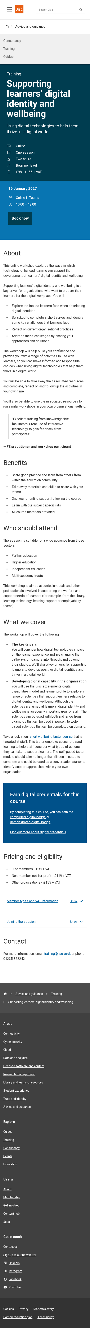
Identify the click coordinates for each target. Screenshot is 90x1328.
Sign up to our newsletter (19, 1255)
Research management (19, 1074)
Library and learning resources (23, 1082)
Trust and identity (14, 1098)
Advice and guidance (30, 26)
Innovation (10, 1164)
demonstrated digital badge (30, 822)
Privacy (23, 1309)
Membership (11, 1197)
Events (7, 1156)
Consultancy (12, 41)
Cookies (8, 1309)
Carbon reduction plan (17, 1317)
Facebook (15, 1279)
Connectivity (11, 1033)
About (7, 1189)
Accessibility (45, 1317)
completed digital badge (28, 817)
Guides (8, 57)
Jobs (6, 1221)
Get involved (11, 1205)
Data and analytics (15, 1058)
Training (9, 49)
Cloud (7, 1049)
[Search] (81, 9)
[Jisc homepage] (19, 9)
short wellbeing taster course (51, 737)
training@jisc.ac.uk (57, 954)
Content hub (11, 1213)
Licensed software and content (23, 1066)
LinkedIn (14, 1263)
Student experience (16, 1090)
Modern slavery (43, 1309)
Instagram (15, 1271)
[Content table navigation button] (9, 9)
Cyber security (12, 1041)
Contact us (10, 1246)
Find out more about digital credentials (38, 832)
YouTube (15, 1287)
